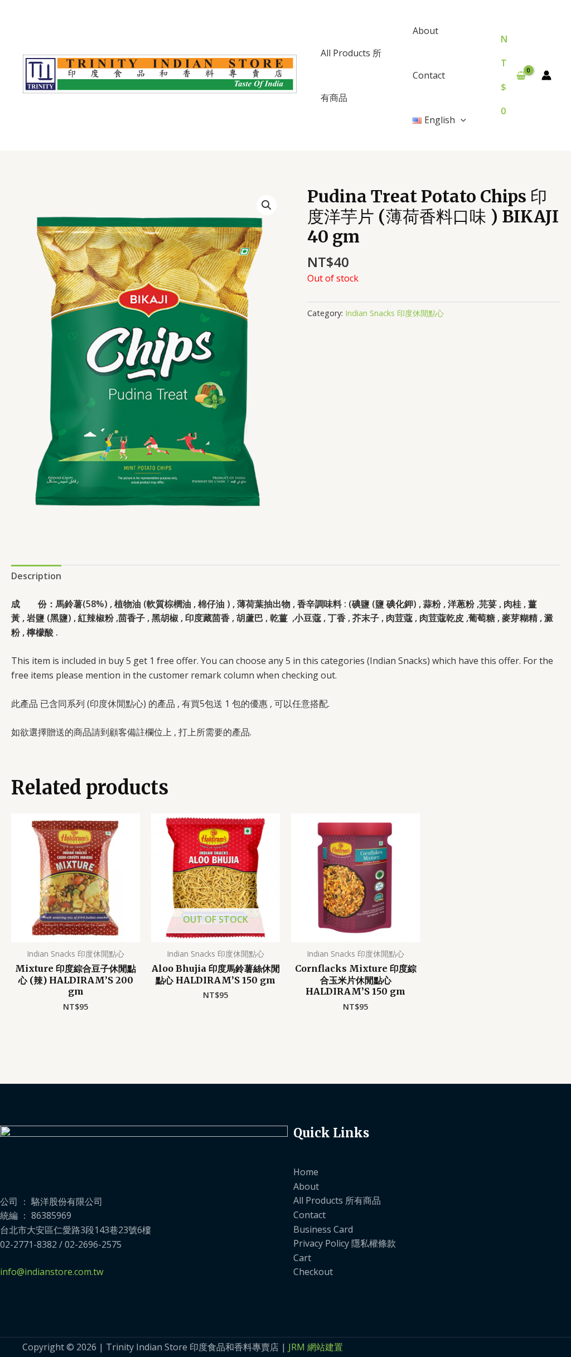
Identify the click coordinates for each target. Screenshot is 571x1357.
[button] (460, 120)
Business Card (323, 1229)
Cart (302, 1258)
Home (305, 1172)
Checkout (313, 1272)
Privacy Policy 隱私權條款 (344, 1243)
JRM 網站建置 (315, 1347)
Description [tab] (36, 576)
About (425, 31)
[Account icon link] (546, 75)
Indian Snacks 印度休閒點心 (394, 313)
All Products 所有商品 (351, 75)
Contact (429, 75)
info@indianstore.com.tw (51, 1272)
